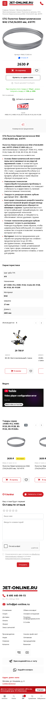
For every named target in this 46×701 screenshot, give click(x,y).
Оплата (5, 620)
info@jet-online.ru (18, 604)
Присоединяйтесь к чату (25, 661)
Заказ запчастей (8, 627)
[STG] (23, 106)
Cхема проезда (8, 683)
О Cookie (26, 622)
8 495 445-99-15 (16, 595)
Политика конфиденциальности (31, 618)
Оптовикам (27, 637)
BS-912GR (33, 152)
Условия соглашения (31, 614)
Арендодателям (29, 641)
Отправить (23, 565)
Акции (4, 637)
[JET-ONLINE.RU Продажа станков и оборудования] (21, 3)
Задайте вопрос (25, 670)
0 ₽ (23, 698)
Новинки (5, 641)
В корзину (21, 70)
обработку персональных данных (22, 555)
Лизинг (5, 624)
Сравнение (32, 698)
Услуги (4, 614)
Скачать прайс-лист (30, 634)
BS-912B (16, 152)
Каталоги (5, 644)
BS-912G (24, 152)
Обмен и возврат (29, 610)
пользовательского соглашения (17, 558)
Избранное (41, 698)
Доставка (5, 617)
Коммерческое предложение (23, 129)
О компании (7, 610)
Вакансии (27, 644)
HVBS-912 (33, 150)
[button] (36, 323)
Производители (8, 634)
